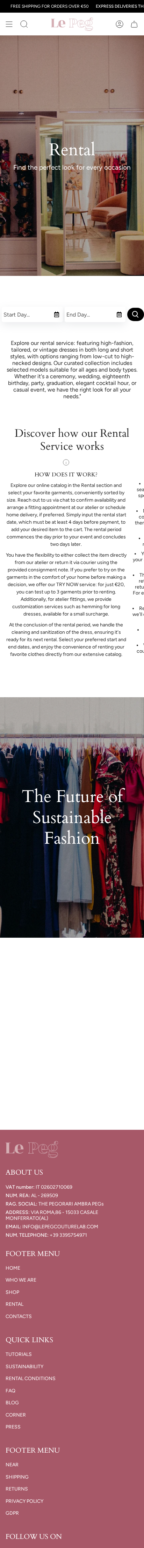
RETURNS (17, 1489)
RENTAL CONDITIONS (31, 1378)
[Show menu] (9, 24)
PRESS (13, 1427)
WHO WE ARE (21, 1280)
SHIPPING (17, 1477)
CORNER (16, 1415)
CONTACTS (19, 1316)
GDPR (12, 1513)
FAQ (10, 1391)
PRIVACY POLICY (24, 1501)
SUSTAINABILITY (24, 1367)
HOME (13, 1268)
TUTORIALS (19, 1354)
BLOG (12, 1403)
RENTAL (14, 1304)
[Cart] (134, 24)
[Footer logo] (32, 1149)
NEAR (12, 1465)
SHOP (12, 1292)
